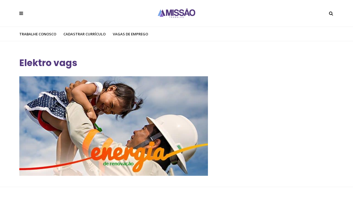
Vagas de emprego (130, 34)
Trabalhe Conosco (37, 34)
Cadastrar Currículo (84, 34)
